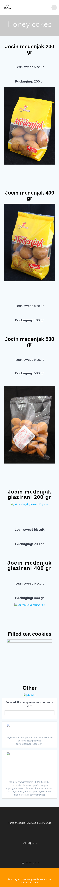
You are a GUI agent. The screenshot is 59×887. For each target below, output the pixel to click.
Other (30, 688)
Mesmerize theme (29, 882)
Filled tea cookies (29, 634)
